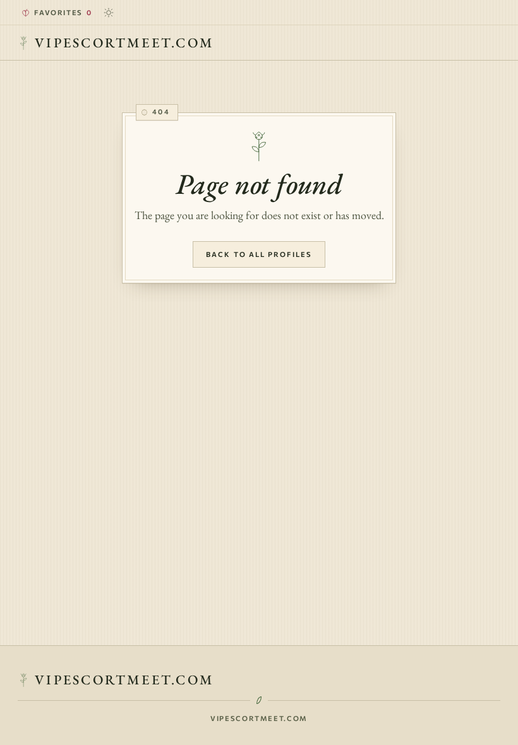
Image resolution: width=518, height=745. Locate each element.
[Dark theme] (108, 12)
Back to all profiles (259, 254)
